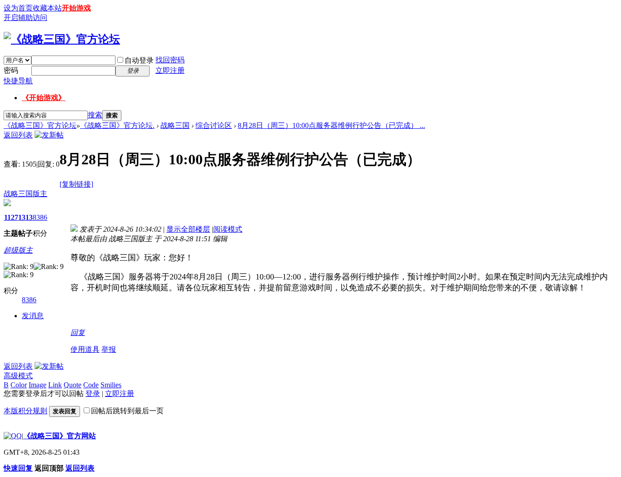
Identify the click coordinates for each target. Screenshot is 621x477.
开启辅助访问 (25, 17)
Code (91, 385)
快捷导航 (18, 81)
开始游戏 (76, 8)
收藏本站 (47, 8)
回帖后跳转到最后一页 (127, 411)
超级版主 (18, 250)
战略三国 (175, 125)
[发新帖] (49, 135)
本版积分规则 (25, 411)
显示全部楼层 (188, 229)
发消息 (33, 316)
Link (55, 385)
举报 (108, 349)
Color (18, 385)
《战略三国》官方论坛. (117, 125)
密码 (11, 70)
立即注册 (170, 70)
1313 (25, 217)
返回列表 (18, 135)
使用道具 (85, 349)
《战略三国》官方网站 (59, 436)
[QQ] (13, 436)
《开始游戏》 (43, 97)
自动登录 (139, 60)
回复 (77, 332)
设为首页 (18, 8)
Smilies (110, 385)
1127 (11, 217)
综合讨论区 (213, 125)
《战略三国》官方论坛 (40, 125)
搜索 (95, 115)
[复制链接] (76, 184)
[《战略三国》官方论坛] (62, 39)
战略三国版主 (25, 194)
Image (37, 385)
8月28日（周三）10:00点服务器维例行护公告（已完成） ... (331, 125)
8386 (40, 217)
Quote (72, 385)
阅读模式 (227, 229)
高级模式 (18, 376)
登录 (92, 393)
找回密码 (170, 60)
